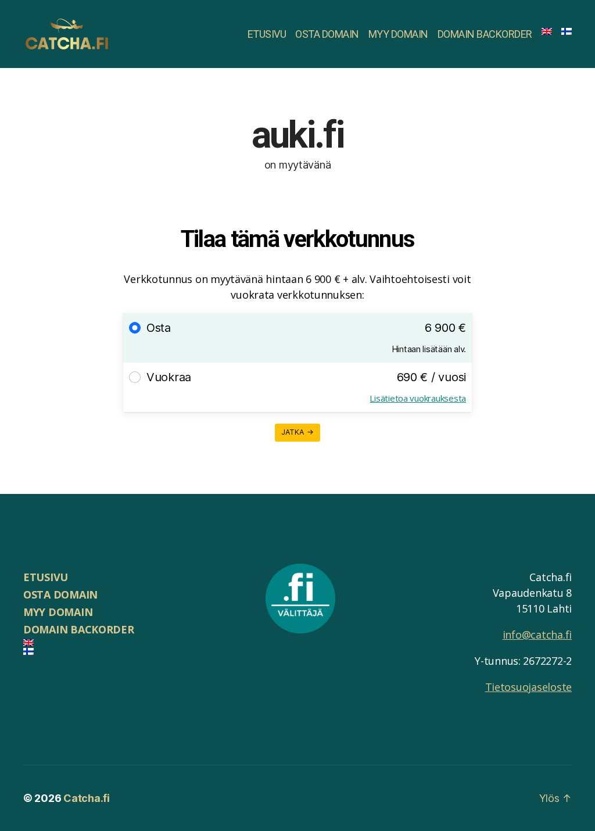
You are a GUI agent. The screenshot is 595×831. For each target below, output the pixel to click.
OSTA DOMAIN (327, 34)
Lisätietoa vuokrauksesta (418, 398)
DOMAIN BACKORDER (485, 34)
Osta (158, 328)
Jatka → (297, 432)
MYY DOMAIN (398, 34)
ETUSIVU (267, 34)
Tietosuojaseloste (528, 687)
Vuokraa (168, 377)
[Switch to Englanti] (547, 31)
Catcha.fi (86, 798)
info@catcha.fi (537, 635)
